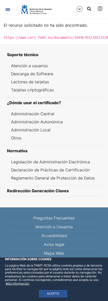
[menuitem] (54, 55)
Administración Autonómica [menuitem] (37, 121)
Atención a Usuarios (54, 226)
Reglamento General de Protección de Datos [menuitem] (53, 177)
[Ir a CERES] (34, 10)
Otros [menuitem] (16, 137)
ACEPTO (53, 293)
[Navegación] (8, 9)
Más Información (17, 283)
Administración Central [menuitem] (32, 113)
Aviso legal (54, 244)
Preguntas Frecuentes (54, 217)
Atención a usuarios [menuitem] (29, 65)
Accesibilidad (54, 235)
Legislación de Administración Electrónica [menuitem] (50, 161)
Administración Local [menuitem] (30, 129)
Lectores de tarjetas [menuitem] (30, 81)
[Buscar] (89, 8)
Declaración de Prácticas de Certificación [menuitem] (50, 169)
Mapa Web (54, 253)
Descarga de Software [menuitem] (32, 73)
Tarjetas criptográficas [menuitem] (32, 89)
